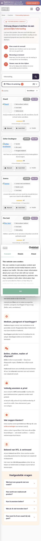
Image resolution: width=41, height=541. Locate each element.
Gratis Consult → (32, 3)
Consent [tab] (7, 254)
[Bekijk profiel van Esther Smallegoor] (7, 148)
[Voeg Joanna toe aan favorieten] (10, 190)
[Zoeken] (35, 77)
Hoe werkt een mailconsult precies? (16, 493)
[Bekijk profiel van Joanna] (7, 187)
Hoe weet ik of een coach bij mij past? (18, 517)
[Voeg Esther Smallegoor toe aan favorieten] (10, 150)
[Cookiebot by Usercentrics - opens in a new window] (29, 247)
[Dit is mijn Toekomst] (5, 9)
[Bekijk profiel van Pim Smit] (7, 227)
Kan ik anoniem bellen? (15, 501)
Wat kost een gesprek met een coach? (17, 483)
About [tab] (33, 254)
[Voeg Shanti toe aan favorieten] (10, 111)
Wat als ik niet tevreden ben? (17, 509)
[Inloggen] (38, 9)
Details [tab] (20, 254)
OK (20, 291)
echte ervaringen (9, 426)
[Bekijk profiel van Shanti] (7, 108)
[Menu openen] (31, 9)
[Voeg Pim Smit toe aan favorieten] (10, 230)
